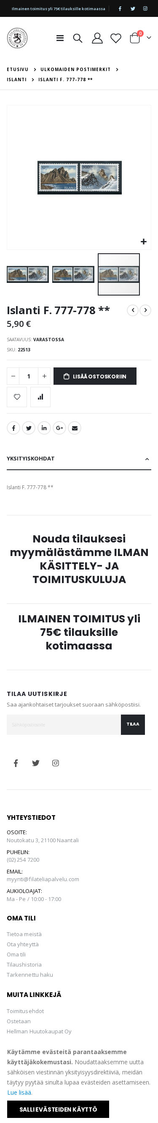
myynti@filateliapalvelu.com (43, 879)
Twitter (28, 428)
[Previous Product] (133, 310)
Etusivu (18, 69)
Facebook (13, 428)
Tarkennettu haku (30, 974)
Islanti (17, 79)
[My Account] (97, 38)
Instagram (55, 763)
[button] (143, 242)
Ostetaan (19, 1021)
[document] (79, 1082)
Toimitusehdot (25, 1011)
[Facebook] (120, 8)
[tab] (79, 459)
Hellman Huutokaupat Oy (39, 1031)
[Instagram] (145, 8)
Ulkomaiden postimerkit (75, 69)
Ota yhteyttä (23, 944)
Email (74, 428)
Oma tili (16, 954)
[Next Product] (145, 310)
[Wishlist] (115, 38)
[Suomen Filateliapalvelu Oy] (17, 38)
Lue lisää (19, 1092)
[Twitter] (132, 8)
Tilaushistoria (24, 964)
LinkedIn (44, 428)
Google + (59, 428)
